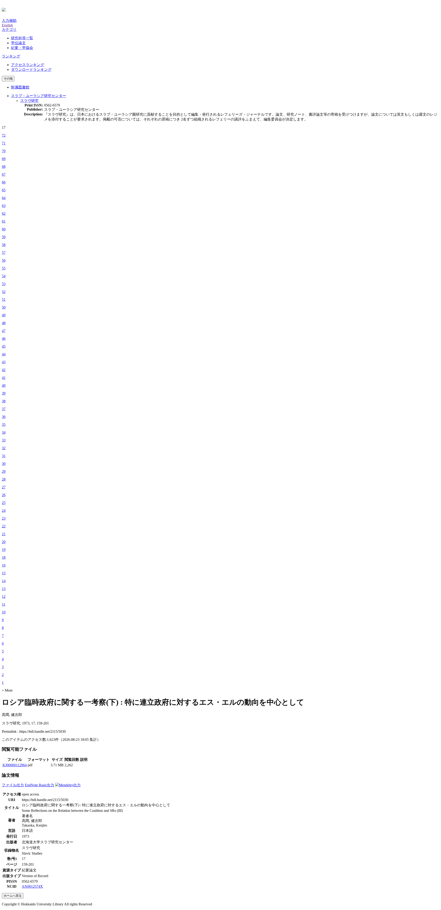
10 (4, 612)
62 (4, 213)
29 (4, 471)
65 (4, 190)
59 (4, 237)
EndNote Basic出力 (39, 785)
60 (4, 229)
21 (4, 534)
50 (4, 307)
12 (4, 596)
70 (4, 151)
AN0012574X (32, 886)
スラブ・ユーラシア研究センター (38, 96)
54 (4, 276)
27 (4, 487)
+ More (7, 690)
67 (4, 174)
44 (4, 354)
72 (4, 135)
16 (4, 565)
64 (4, 198)
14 (4, 581)
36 (4, 417)
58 (4, 245)
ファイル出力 (13, 785)
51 (4, 299)
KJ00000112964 (15, 765)
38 (4, 401)
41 (4, 378)
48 (4, 323)
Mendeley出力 (70, 785)
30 (4, 464)
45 (4, 346)
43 (4, 362)
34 (4, 432)
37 (4, 409)
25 (4, 503)
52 (4, 292)
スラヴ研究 (29, 101)
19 (4, 550)
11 (3, 604)
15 (4, 573)
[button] (9, 29)
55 (4, 268)
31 (4, 456)
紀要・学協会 (22, 48)
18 (4, 557)
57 (4, 253)
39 (4, 393)
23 (4, 518)
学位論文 (18, 43)
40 (4, 385)
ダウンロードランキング (31, 70)
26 (4, 495)
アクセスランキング (27, 65)
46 (4, 339)
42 (4, 370)
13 (4, 589)
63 (4, 206)
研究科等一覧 (22, 38)
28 (4, 479)
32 (4, 448)
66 (4, 182)
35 (4, 424)
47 (4, 331)
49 (4, 315)
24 (4, 510)
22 (4, 526)
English (7, 25)
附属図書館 (20, 87)
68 (4, 167)
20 (4, 542)
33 (4, 440)
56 (4, 260)
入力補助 (9, 21)
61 (4, 221)
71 (4, 143)
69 (4, 159)
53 (4, 284)
